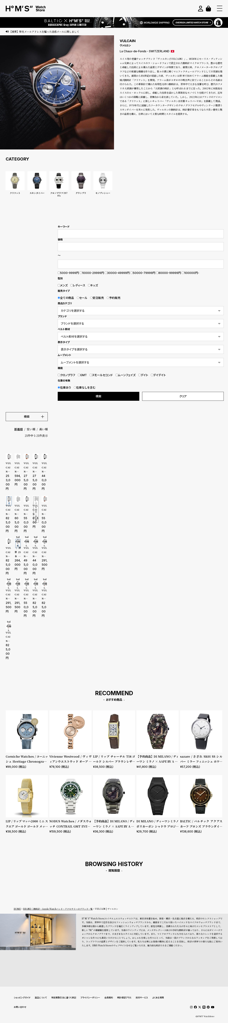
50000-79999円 (144, 273)
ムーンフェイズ (127, 375)
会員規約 (108, 997)
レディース (79, 285)
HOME (17, 908)
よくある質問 (158, 997)
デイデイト (159, 375)
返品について (41, 997)
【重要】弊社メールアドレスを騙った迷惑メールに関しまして (44, 31)
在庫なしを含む (85, 387)
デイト (144, 375)
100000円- (191, 273)
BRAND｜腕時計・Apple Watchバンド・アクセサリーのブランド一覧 (58, 908)
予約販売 (114, 298)
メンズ (64, 285)
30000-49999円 (118, 273)
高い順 (43, 429)
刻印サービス (142, 997)
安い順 (31, 429)
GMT (83, 375)
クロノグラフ (67, 375)
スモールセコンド (102, 375)
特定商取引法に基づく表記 (63, 997)
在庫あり (65, 387)
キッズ (94, 285)
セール (83, 298)
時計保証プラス (124, 997)
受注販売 (98, 298)
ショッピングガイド (22, 997)
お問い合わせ (20, 1007)
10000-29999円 (93, 273)
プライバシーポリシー (90, 997)
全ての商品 (67, 298)
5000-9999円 (69, 273)
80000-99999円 (169, 273)
